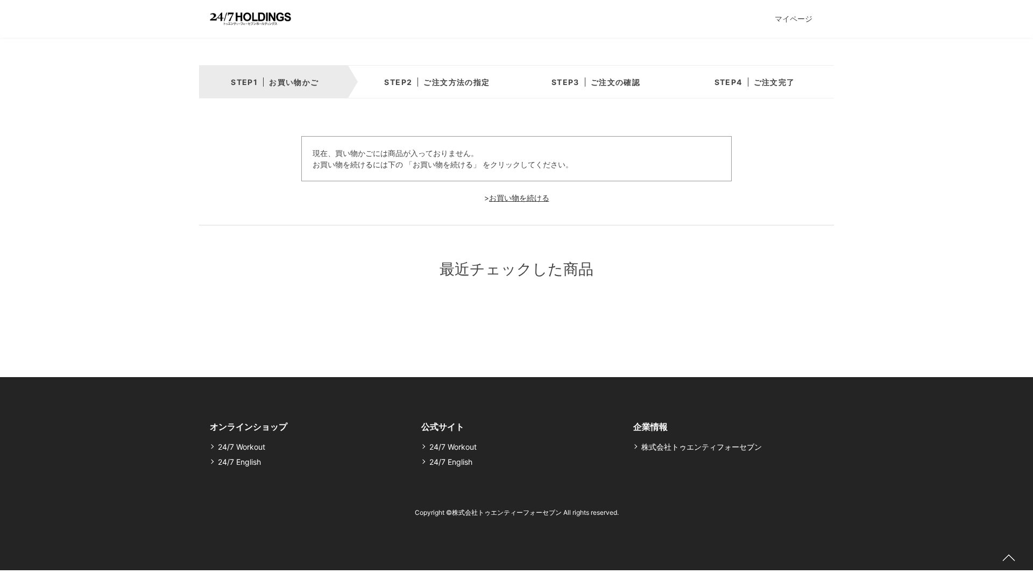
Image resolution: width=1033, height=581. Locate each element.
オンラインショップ (248, 426)
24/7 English (239, 461)
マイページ (793, 18)
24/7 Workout (241, 446)
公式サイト (442, 426)
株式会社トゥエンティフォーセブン (701, 446)
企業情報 (650, 426)
